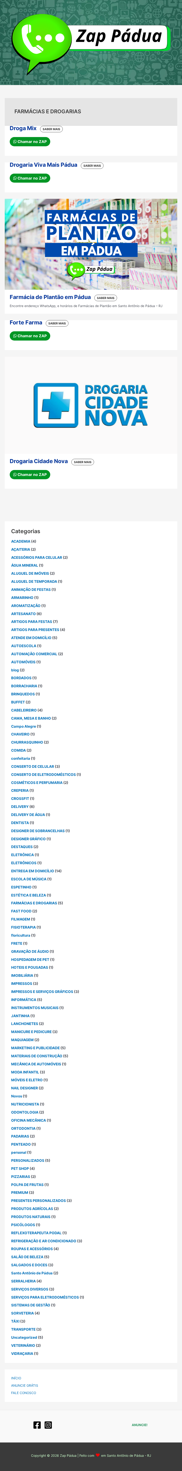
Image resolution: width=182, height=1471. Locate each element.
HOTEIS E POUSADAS (29, 967)
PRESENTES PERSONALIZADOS (38, 1200)
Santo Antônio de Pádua (32, 1273)
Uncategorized (24, 1337)
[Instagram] (48, 1425)
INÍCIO (16, 1378)
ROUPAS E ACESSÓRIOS (32, 1249)
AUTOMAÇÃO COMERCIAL (34, 654)
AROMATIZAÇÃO (26, 605)
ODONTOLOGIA (24, 1112)
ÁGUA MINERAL (24, 565)
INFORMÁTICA (23, 999)
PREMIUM (19, 1192)
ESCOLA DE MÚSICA (28, 879)
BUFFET (18, 702)
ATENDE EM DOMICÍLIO (31, 638)
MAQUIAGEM (22, 1040)
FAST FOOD (21, 911)
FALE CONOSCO (23, 1393)
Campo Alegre (23, 726)
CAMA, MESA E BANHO (31, 718)
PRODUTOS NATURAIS (30, 1217)
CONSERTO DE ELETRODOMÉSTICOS (43, 774)
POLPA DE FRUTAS (27, 1184)
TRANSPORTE (23, 1329)
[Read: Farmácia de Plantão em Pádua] (91, 244)
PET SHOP (20, 1168)
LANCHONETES (24, 1023)
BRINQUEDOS (23, 694)
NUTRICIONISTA (25, 1104)
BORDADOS (21, 678)
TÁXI (15, 1321)
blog (15, 670)
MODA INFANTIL (25, 1072)
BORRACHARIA (24, 686)
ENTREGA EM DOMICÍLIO (32, 871)
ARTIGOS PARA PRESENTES (35, 629)
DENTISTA (20, 823)
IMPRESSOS (21, 983)
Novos (16, 1096)
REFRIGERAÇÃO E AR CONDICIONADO (43, 1241)
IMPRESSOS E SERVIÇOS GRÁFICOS (42, 991)
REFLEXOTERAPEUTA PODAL (36, 1233)
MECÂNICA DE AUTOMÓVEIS (36, 1064)
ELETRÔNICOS (23, 863)
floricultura (20, 935)
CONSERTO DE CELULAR (32, 766)
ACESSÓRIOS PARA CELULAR (36, 557)
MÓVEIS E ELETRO (27, 1080)
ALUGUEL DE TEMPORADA (34, 581)
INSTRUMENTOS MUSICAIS (35, 1008)
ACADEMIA (20, 541)
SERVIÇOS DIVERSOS (29, 1289)
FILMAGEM (20, 919)
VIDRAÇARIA (22, 1353)
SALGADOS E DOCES (29, 1265)
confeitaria (20, 758)
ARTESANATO (23, 614)
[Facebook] (37, 1425)
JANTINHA (20, 1016)
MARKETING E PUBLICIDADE (35, 1048)
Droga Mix (23, 128)
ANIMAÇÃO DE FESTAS (31, 589)
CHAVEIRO (20, 734)
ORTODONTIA (23, 1128)
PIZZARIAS (20, 1176)
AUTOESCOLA (23, 646)
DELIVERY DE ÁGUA (28, 814)
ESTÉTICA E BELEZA (28, 895)
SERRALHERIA (23, 1281)
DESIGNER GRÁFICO (28, 839)
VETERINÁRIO (23, 1345)
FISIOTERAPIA (23, 927)
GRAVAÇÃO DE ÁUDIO (30, 951)
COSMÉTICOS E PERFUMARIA (37, 782)
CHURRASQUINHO (27, 742)
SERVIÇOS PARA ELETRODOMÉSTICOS (45, 1297)
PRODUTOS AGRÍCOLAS (32, 1208)
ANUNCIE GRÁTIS (24, 1385)
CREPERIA (20, 790)
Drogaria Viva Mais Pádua (43, 164)
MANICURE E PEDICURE (31, 1032)
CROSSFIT (20, 798)
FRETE (16, 943)
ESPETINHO (21, 887)
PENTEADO (21, 1144)
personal (18, 1152)
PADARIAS (20, 1136)
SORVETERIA (22, 1313)
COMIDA (18, 750)
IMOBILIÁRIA (22, 975)
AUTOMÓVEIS (23, 662)
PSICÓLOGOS (23, 1225)
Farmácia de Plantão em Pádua (50, 297)
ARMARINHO (22, 597)
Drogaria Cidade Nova (39, 461)
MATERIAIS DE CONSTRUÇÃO (36, 1056)
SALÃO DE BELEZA (27, 1257)
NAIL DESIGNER (24, 1088)
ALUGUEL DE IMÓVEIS (30, 573)
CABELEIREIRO (24, 710)
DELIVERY (20, 806)
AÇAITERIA (20, 549)
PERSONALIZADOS (27, 1160)
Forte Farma (26, 322)
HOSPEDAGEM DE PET (30, 959)
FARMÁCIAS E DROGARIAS (34, 903)
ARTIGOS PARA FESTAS (31, 621)
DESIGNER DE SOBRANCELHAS (38, 831)
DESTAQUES (22, 847)
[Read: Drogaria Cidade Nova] (91, 405)
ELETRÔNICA (22, 855)
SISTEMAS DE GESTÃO (30, 1305)
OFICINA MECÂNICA (28, 1120)
